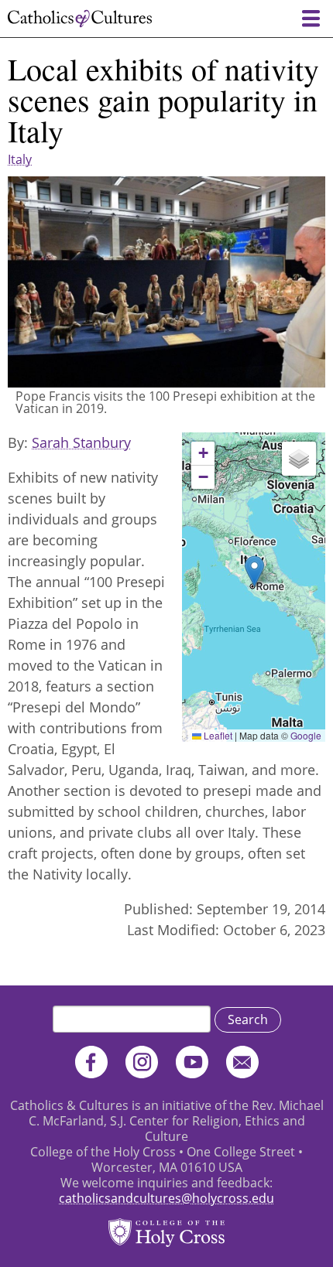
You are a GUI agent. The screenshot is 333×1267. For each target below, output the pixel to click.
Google (305, 735)
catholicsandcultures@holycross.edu (166, 1198)
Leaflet (216, 735)
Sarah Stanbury (81, 442)
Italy (20, 159)
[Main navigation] (310, 18)
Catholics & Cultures (80, 18)
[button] (254, 571)
